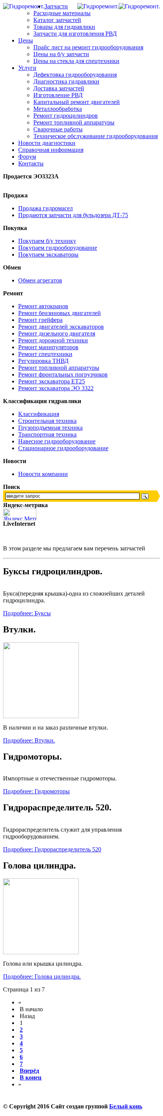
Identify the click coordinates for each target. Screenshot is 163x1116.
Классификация (38, 414)
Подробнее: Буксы (27, 613)
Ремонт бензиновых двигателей (59, 313)
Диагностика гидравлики (66, 81)
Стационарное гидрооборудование (63, 448)
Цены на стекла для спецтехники (76, 61)
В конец (30, 1077)
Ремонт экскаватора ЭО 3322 (56, 388)
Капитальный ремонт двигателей (76, 102)
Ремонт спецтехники (45, 354)
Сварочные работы (58, 129)
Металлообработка (57, 109)
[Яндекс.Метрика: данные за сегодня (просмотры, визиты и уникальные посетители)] (19, 514)
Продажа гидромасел (45, 208)
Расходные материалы (62, 13)
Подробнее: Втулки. (29, 740)
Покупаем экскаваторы (48, 254)
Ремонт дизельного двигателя (56, 333)
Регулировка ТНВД (43, 361)
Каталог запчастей (57, 20)
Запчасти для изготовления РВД (75, 33)
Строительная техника (47, 421)
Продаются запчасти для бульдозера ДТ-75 (73, 215)
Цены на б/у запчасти (61, 54)
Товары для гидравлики (64, 27)
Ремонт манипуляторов (48, 347)
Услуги (27, 68)
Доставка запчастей (58, 88)
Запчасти (56, 6)
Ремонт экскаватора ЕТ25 (51, 381)
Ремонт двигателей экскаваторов (61, 326)
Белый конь (125, 1106)
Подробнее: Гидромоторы (36, 791)
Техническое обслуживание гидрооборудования (95, 136)
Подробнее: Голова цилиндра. (42, 976)
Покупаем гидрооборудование (57, 247)
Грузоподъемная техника (50, 427)
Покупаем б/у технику (47, 241)
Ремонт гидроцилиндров (65, 115)
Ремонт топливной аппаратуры (73, 122)
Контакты (31, 163)
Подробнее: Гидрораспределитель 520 (52, 849)
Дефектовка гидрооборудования (75, 74)
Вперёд (29, 1070)
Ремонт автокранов (43, 306)
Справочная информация (50, 150)
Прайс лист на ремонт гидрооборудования (88, 47)
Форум (27, 156)
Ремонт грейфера (40, 320)
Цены (25, 40)
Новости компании (43, 474)
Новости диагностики (46, 143)
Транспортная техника (47, 434)
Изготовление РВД (58, 95)
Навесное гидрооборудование (57, 441)
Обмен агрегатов (40, 280)
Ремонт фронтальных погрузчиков (63, 374)
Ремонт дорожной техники (53, 340)
